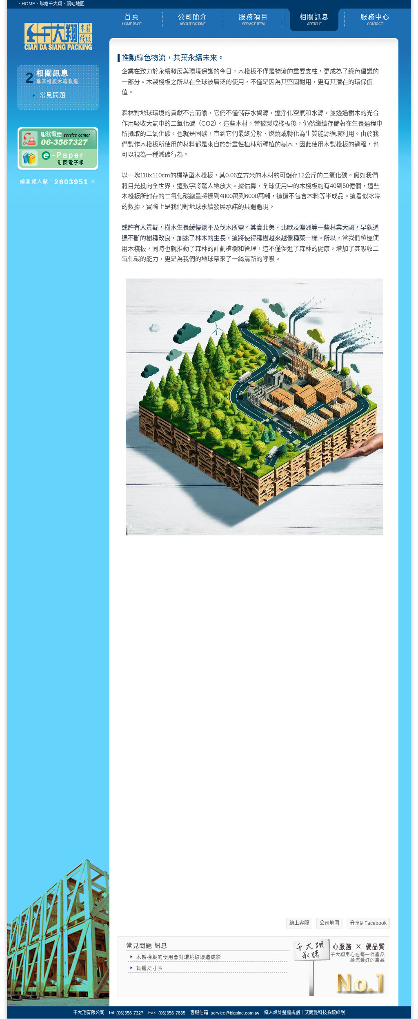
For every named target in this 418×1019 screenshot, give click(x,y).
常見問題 (51, 94)
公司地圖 (329, 923)
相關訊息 (314, 19)
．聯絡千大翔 (48, 3)
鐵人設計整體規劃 (282, 1012)
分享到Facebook (368, 923)
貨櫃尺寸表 (149, 968)
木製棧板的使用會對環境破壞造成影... (181, 957)
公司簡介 (192, 19)
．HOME (26, 3)
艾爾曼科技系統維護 (325, 1012)
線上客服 (299, 923)
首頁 (131, 19)
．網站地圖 (73, 3)
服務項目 (253, 19)
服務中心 (375, 19)
